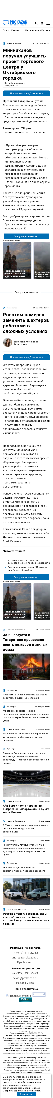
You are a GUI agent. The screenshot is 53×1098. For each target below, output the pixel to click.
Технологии (12, 308)
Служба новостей (14, 83)
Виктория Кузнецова (26, 341)
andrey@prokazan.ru (25, 957)
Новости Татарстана (16, 630)
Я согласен (26, 1094)
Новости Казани (14, 43)
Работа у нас (25, 983)
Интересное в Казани (16, 909)
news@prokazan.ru (25, 978)
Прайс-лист (25, 962)
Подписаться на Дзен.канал (26, 93)
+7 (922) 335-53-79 (25, 973)
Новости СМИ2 (11, 240)
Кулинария (11, 706)
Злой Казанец (12, 541)
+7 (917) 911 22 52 (25, 952)
